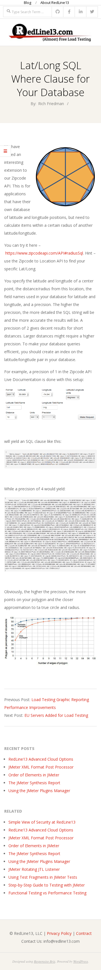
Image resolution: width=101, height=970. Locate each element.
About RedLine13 (54, 2)
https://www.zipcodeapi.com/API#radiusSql (44, 253)
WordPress (80, 961)
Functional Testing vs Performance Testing (47, 893)
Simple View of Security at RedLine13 (41, 822)
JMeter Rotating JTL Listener (34, 869)
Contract (84, 933)
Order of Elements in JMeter (33, 775)
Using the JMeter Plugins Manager (39, 790)
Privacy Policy (59, 933)
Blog (27, 2)
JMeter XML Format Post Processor (41, 767)
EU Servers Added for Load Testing (56, 715)
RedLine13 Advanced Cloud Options (40, 759)
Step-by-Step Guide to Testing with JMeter (46, 885)
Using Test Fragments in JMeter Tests (42, 877)
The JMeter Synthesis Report (34, 782)
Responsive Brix (44, 961)
